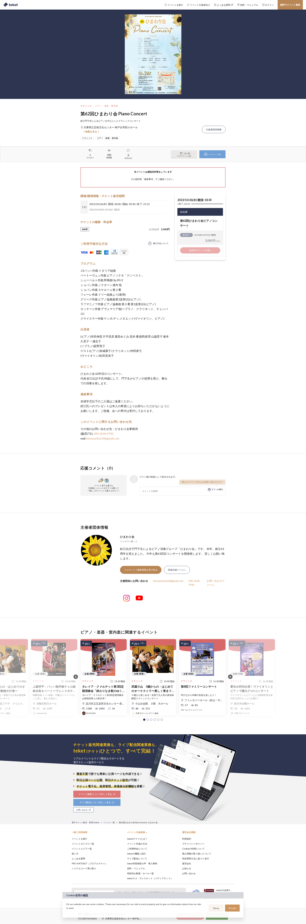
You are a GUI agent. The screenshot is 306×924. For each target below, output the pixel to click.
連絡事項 (148, 179)
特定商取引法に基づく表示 (195, 858)
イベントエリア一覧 (82, 848)
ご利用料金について (137, 848)
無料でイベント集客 (290, 4)
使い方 (75, 853)
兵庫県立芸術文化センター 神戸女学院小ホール (129, 918)
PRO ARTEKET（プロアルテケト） (89, 863)
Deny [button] (216, 908)
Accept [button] (232, 908)
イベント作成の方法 (137, 843)
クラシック (86, 106)
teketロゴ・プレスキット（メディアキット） (150, 878)
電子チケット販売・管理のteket (85, 822)
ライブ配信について (137, 858)
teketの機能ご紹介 (136, 853)
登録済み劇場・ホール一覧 (140, 873)
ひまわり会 (127, 536)
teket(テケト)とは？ (137, 838)
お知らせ (186, 868)
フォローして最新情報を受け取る (140, 569)
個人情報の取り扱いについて (196, 853)
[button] (144, 720)
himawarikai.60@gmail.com (102, 438)
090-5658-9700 (103, 433)
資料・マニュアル (136, 868)
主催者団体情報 (214, 129)
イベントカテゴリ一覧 (83, 843)
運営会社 (186, 863)
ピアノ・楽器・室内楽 (106, 106)
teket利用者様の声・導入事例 (142, 863)
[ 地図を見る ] (91, 131)
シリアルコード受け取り (84, 868)
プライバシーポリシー (193, 843)
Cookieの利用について (193, 848)
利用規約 (186, 838)
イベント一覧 (109, 822)
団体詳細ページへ (177, 569)
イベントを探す (79, 838)
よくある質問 (78, 858)
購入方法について (160, 243)
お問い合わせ (189, 873)
